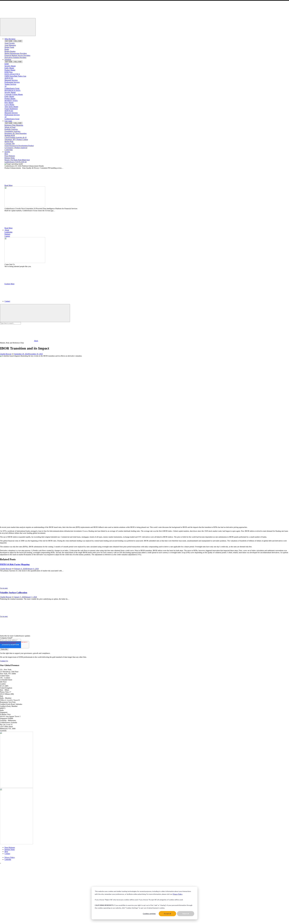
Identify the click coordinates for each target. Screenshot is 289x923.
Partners (7, 234)
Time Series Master (11, 107)
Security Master (10, 66)
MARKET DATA (11, 100)
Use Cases (8, 121)
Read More (9, 185)
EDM (7, 64)
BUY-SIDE (8, 41)
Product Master (10, 70)
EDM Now (9, 72)
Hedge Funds (9, 47)
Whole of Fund (10, 127)
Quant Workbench (11, 109)
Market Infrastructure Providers (16, 53)
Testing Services (10, 84)
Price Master (9, 103)
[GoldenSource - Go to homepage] (17, 17)
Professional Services (12, 82)
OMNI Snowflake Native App (15, 76)
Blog (6, 154)
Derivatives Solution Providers (15, 57)
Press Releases (10, 156)
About (7, 230)
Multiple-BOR (10, 135)
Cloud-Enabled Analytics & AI (16, 137)
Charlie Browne (5, 354)
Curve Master (9, 105)
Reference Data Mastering (14, 125)
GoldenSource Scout (12, 88)
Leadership (8, 232)
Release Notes (10, 158)
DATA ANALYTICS (12, 74)
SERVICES (9, 78)
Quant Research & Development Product (19, 146)
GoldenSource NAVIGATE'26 (16, 162)
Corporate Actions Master (14, 94)
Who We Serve (10, 39)
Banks (7, 49)
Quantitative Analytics (12, 131)
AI (5, 86)
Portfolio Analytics (11, 129)
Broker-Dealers (10, 51)
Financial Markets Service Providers (17, 55)
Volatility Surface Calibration (13, 592)
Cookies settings (149, 914)
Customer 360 (10, 144)
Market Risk (9, 141)
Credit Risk (9, 150)
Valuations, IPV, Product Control (16, 139)
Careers (7, 236)
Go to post (4, 588)
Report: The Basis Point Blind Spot (17, 160)
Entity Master (9, 68)
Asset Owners (10, 43)
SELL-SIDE (18, 41)
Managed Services (11, 80)
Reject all (185, 914)
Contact (7, 301)
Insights (7, 152)
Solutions (8, 59)
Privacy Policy (10, 857)
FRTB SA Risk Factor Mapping (15, 564)
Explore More (9, 284)
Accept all (167, 914)
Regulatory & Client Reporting (16, 133)
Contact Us (4, 661)
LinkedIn (8, 859)
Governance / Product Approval (16, 148)
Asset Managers (10, 45)
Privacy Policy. (178, 894)
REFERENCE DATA (12, 90)
